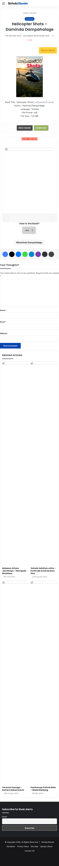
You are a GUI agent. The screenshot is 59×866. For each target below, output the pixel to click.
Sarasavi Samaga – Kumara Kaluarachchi (13, 788)
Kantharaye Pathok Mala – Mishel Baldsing (43, 788)
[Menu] (3, 4)
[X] (12, 254)
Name (3, 310)
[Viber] (38, 254)
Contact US (29, 851)
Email (3, 322)
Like (29, 230)
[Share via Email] (44, 254)
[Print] (51, 254)
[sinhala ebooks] (18, 3)
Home (25, 13)
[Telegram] (31, 254)
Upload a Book (46, 846)
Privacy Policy (23, 846)
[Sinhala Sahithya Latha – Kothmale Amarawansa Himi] (44, 464)
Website (3, 333)
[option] (29, 179)
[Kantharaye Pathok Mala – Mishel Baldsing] (44, 683)
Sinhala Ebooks (47, 842)
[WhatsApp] (25, 254)
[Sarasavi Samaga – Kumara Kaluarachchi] (15, 683)
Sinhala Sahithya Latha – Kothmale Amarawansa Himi (43, 571)
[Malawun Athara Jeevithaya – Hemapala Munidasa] (15, 464)
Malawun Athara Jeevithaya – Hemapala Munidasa (14, 571)
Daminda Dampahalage (30, 242)
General (33, 13)
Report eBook (48, 50)
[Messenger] (18, 254)
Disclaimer (11, 846)
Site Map (34, 846)
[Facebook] (5, 254)
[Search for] (55, 4)
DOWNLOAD (41, 128)
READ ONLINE (25, 128)
